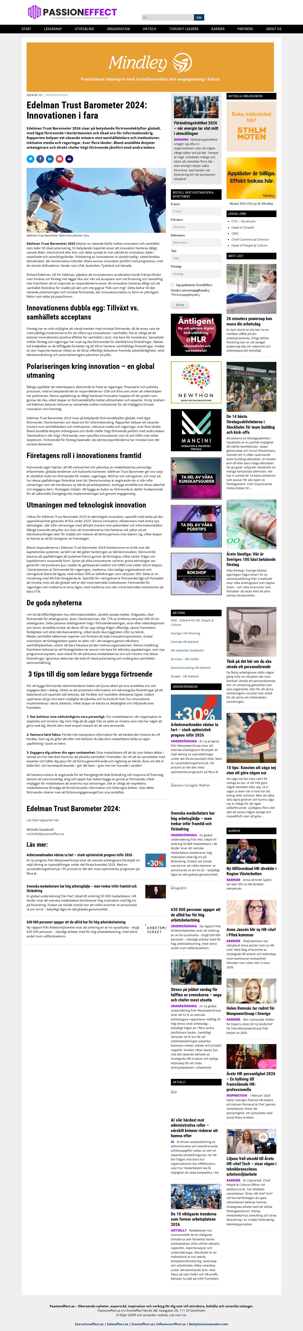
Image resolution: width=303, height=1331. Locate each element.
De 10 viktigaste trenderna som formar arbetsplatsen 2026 (193, 1219)
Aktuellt (179, 1230)
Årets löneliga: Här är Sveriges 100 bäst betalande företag (251, 559)
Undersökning (56, 95)
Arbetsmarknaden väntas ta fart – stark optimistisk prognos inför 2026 (79, 855)
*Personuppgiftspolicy (185, 294)
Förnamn (177, 219)
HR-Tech (149, 29)
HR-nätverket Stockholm (187, 650)
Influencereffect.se (171, 1324)
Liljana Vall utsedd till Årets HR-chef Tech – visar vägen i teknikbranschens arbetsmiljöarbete (251, 1166)
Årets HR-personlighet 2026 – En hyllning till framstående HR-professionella (251, 1081)
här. (184, 1315)
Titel (173, 251)
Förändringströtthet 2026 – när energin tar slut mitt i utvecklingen (196, 128)
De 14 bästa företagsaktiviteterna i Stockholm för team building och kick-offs (251, 424)
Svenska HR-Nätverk (184, 642)
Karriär (217, 29)
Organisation (118, 29)
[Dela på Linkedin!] (51, 159)
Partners (245, 29)
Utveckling (84, 29)
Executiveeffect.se (89, 1324)
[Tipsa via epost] (60, 159)
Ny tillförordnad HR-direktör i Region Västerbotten (251, 871)
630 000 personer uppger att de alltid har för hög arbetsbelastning (76, 922)
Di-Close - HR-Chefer (185, 659)
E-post (175, 204)
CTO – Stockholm (243, 221)
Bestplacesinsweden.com (208, 1324)
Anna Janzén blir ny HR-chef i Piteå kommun (251, 932)
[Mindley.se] (150, 91)
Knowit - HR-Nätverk (185, 676)
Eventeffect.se (143, 1324)
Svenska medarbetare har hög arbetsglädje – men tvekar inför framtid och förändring (193, 821)
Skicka (180, 305)
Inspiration (237, 1095)
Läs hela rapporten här (43, 820)
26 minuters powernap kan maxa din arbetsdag (249, 321)
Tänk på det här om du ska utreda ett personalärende (249, 664)
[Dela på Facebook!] (41, 159)
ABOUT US (273, 29)
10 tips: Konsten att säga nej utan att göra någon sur (251, 770)
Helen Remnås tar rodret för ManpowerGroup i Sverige (251, 1011)
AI (172, 1142)
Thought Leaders (183, 29)
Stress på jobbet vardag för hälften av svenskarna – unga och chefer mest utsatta (196, 994)
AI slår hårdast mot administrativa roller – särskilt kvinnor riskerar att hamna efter (194, 1127)
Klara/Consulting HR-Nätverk (190, 668)
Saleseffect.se (117, 1324)
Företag (176, 266)
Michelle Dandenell (40, 829)
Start (26, 29)
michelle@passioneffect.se (45, 834)
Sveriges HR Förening (185, 633)
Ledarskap (53, 29)
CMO (234, 233)
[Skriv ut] (69, 159)
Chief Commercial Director (250, 239)
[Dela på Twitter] (31, 159)
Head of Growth (242, 227)
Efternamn (178, 235)
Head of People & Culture (249, 245)
